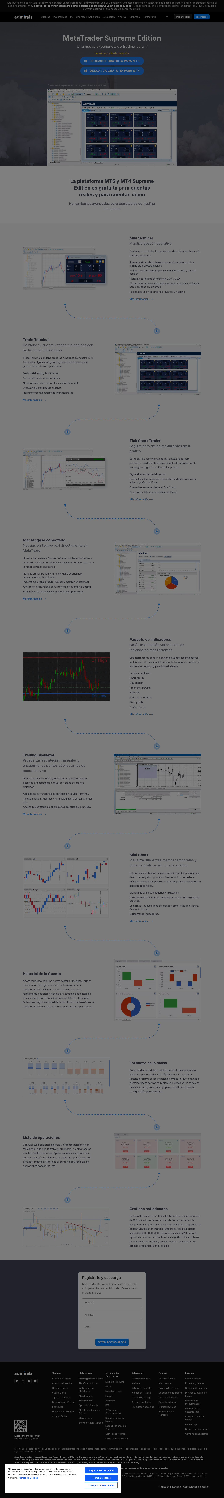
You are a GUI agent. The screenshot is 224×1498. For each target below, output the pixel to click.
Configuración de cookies (101, 1485)
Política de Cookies (28, 1478)
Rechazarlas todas (101, 1478)
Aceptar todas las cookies (101, 1470)
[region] (63, 1478)
